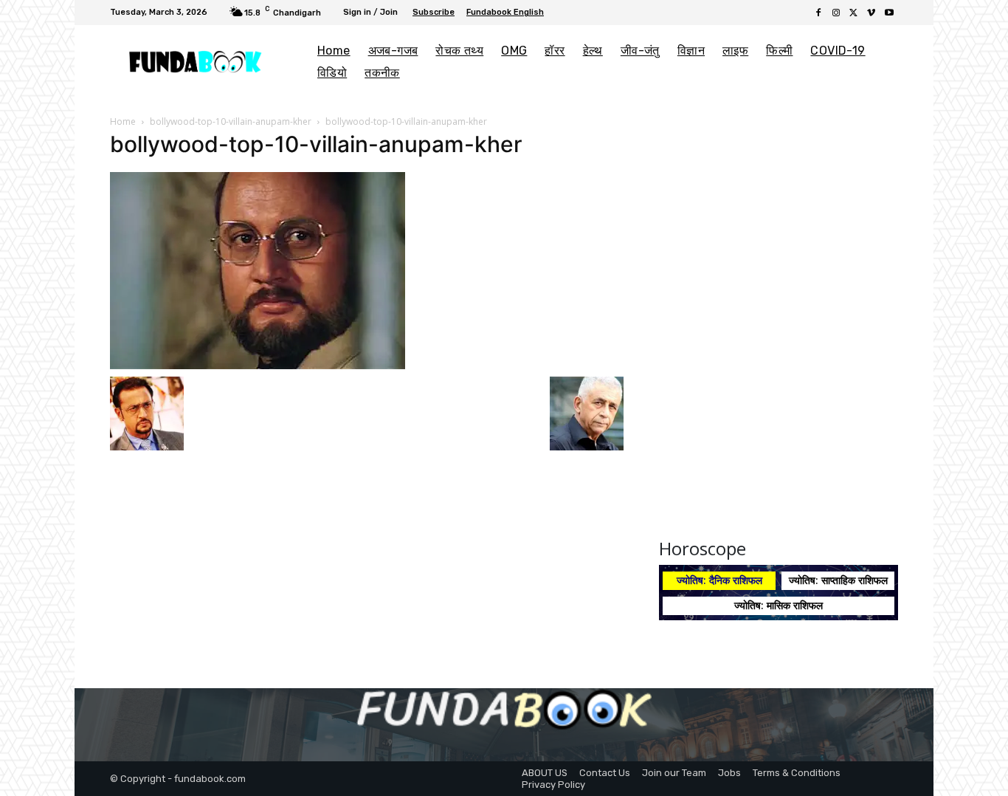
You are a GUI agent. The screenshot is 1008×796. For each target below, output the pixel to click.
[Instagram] (836, 13)
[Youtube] (889, 13)
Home (123, 121)
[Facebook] (818, 13)
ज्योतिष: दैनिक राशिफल (719, 580)
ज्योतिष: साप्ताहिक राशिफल (838, 580)
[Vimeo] (871, 13)
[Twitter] (854, 13)
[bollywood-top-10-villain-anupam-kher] (257, 269)
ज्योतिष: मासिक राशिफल (778, 605)
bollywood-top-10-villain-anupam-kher (230, 121)
